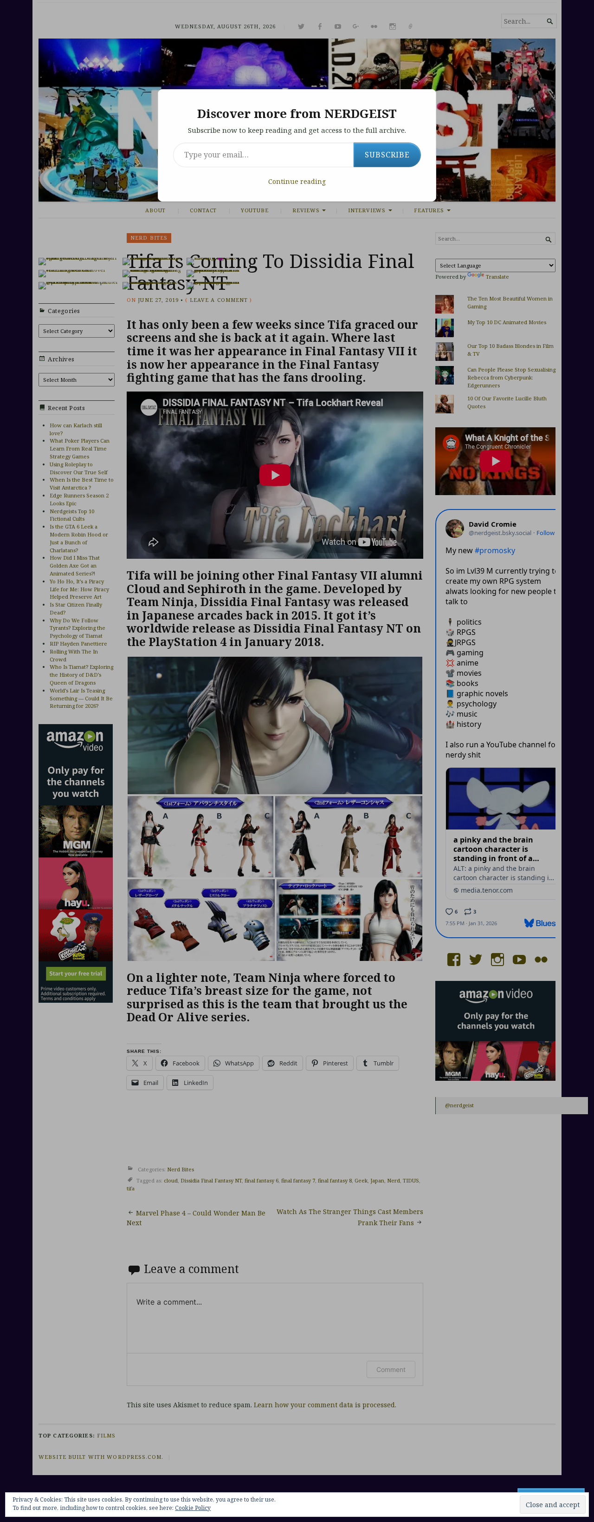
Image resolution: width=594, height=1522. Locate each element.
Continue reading (297, 181)
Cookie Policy (193, 1508)
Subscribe (387, 155)
